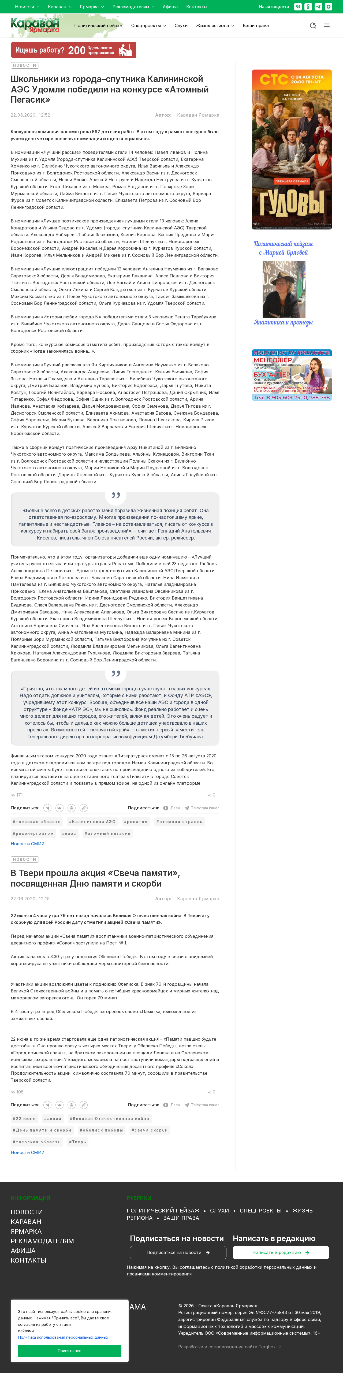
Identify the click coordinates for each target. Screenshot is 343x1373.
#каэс (69, 833)
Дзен (175, 808)
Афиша (23, 1251)
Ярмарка (26, 1231)
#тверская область (37, 821)
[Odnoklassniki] (308, 6)
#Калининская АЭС (92, 821)
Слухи (219, 1210)
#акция (53, 1118)
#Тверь (77, 1142)
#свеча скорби (150, 1130)
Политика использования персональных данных (63, 1337)
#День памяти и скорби (42, 1130)
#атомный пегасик (108, 833)
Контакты (28, 1260)
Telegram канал (205, 808)
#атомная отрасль (179, 821)
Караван (26, 1222)
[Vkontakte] (298, 6)
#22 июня (24, 1118)
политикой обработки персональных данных (263, 1267)
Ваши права (181, 1218)
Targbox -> (270, 1346)
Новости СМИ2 (27, 843)
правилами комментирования (159, 1274)
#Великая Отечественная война (110, 1118)
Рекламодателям (42, 1241)
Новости (24, 65)
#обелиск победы (101, 1130)
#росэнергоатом (33, 833)
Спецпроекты (261, 1210)
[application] (36, 6)
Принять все (69, 1350)
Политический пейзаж (163, 1210)
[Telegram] (318, 6)
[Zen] (328, 6)
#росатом (136, 821)
